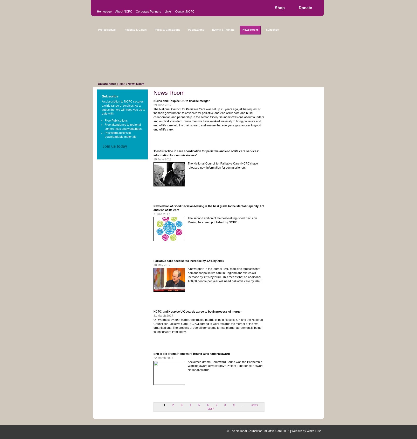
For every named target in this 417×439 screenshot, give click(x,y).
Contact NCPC (185, 11)
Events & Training (223, 29)
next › (254, 405)
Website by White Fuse (306, 431)
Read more (167, 139)
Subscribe (272, 29)
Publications (196, 29)
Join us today (114, 146)
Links (168, 11)
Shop (280, 8)
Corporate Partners (148, 11)
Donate (305, 8)
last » (211, 408)
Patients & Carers (136, 29)
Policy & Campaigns (167, 29)
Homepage (104, 11)
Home (121, 84)
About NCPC (123, 11)
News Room (250, 29)
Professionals (107, 29)
